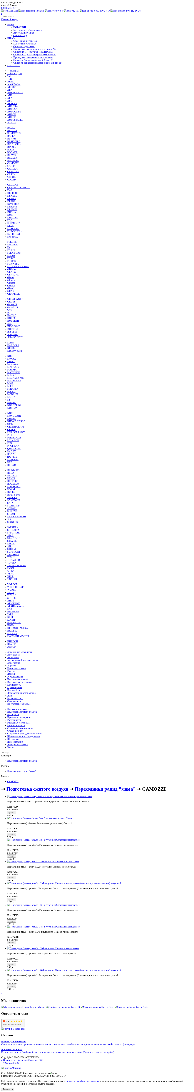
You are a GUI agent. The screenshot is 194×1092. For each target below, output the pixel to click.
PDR (9, 435)
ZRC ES (11, 598)
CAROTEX (13, 171)
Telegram (39, 10)
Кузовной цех (14, 690)
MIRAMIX (12, 388)
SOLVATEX (13, 530)
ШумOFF (12, 644)
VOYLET (12, 579)
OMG (10, 424)
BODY (10, 149)
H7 (8, 312)
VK (77, 10)
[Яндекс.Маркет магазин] (23, 1007)
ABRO (10, 81)
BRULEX (12, 157)
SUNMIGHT (13, 551)
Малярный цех (15, 698)
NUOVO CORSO (16, 421)
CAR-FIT (12, 166)
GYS (9, 310)
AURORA (12, 106)
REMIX (11, 478)
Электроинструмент (17, 744)
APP (9, 98)
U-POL (11, 568)
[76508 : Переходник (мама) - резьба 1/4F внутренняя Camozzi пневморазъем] (43, 926)
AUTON (11, 114)
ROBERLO (13, 483)
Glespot (11, 285)
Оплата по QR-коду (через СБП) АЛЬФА (34, 54)
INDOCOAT (13, 326)
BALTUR (12, 130)
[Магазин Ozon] (98, 1007)
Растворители (14, 720)
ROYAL (11, 489)
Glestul (10, 288)
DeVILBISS (13, 204)
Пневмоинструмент (17, 709)
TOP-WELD (13, 560)
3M (9, 76)
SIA (9, 519)
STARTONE (13, 538)
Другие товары (15, 676)
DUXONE (12, 217)
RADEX (11, 451)
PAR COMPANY (16, 432)
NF (8, 399)
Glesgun (11, 280)
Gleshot (11, 283)
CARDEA (12, 168)
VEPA (10, 573)
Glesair (10, 277)
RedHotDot (12, 459)
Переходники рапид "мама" (21, 771)
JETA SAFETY (15, 337)
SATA (10, 503)
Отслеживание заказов (25, 41)
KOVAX (11, 358)
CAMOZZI (12, 163)
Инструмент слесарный (19, 682)
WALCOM (12, 584)
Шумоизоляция (15, 741)
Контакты (13, 65)
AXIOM (11, 122)
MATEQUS (13, 367)
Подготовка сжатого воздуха (22, 711)
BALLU (11, 127)
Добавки (11, 674)
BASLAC (12, 136)
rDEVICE (12, 456)
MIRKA (11, 391)
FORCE (11, 258)
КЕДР (10, 617)
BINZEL (11, 147)
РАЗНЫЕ (12, 630)
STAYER (12, 541)
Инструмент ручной (17, 679)
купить (11, 812)
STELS (11, 543)
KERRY (11, 348)
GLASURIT (13, 274)
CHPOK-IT (13, 177)
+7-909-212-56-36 (10, 1062)
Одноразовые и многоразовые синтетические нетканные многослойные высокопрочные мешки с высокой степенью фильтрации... (69, 1043)
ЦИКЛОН (12, 641)
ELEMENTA (13, 223)
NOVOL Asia (14, 415)
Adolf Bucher (13, 84)
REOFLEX (12, 481)
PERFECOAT (14, 437)
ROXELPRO (13, 486)
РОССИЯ (12, 633)
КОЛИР (11, 619)
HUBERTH (13, 320)
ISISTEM (12, 331)
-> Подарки (13, 70)
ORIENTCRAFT (15, 426)
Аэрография (13, 663)
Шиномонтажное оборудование (23, 736)
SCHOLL (12, 508)
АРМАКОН (13, 603)
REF (9, 462)
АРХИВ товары (15, 606)
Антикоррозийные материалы (22, 660)
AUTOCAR (13, 109)
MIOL (10, 383)
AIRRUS (11, 87)
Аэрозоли (12, 665)
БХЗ (9, 609)
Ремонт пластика (16, 725)
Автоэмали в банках (23, 32)
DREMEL (12, 209)
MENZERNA (14, 380)
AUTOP (11, 117)
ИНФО (11, 38)
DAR (10, 190)
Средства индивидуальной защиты (25, 733)
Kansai (10, 342)
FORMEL (12, 261)
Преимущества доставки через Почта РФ (34, 49)
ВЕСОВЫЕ (13, 611)
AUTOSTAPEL (15, 120)
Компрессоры (14, 684)
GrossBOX (12, 307)
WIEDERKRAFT (16, 587)
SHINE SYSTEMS (16, 516)
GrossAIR (12, 304)
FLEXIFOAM (14, 252)
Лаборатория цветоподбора (21, 693)
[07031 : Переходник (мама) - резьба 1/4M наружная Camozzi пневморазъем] (43, 948)
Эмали (10, 747)
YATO (10, 592)
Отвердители (14, 701)
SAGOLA (12, 497)
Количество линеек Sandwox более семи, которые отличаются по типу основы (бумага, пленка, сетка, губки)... (58, 1050)
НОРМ (10, 625)
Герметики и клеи (16, 668)
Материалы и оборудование (27, 30)
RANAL (11, 454)
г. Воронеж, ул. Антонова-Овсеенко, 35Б (22, 1060)
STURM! (12, 549)
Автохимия (13, 657)
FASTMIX (12, 236)
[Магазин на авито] (131, 1007)
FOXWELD (13, 263)
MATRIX (12, 369)
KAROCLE (13, 345)
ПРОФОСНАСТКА (17, 628)
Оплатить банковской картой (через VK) (34, 60)
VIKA (10, 576)
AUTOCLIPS (14, 111)
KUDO (11, 361)
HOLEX (11, 318)
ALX (9, 89)
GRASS (11, 291)
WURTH (11, 589)
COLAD (11, 179)
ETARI (10, 225)
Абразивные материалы (19, 652)
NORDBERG (14, 405)
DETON (11, 198)
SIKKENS (12, 522)
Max (15, 10)
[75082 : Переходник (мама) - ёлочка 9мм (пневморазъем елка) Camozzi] (40, 818)
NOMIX (11, 402)
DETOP (11, 201)
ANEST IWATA (15, 92)
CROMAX (12, 184)
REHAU (11, 465)
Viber (60, 10)
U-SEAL (11, 571)
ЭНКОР (11, 646)
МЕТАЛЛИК (14, 622)
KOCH (10, 356)
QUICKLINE (14, 448)
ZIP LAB (11, 595)
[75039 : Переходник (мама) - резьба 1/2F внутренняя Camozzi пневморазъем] (43, 840)
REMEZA (12, 475)
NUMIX (11, 418)
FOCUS (11, 255)
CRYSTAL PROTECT (18, 187)
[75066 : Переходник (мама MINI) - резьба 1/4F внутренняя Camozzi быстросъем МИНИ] (49, 796)
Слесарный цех (15, 731)
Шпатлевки (13, 739)
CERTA (11, 174)
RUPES (11, 492)
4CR (9, 79)
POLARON (13, 440)
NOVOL (11, 413)
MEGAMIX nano (16, 378)
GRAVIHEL (13, 293)
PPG (9, 443)
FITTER (11, 250)
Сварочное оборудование (20, 728)
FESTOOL (12, 244)
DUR (10, 215)
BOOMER (12, 152)
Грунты (11, 671)
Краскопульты (14, 687)
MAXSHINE (13, 372)
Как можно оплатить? (24, 43)
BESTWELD (13, 141)
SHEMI (11, 514)
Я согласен (7, 1089)
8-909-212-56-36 (132, 10)
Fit (8, 247)
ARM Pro (12, 103)
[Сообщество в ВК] (63, 1007)
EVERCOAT (13, 234)
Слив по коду (20, 35)
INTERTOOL (14, 329)
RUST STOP (13, 494)
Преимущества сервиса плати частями (33, 57)
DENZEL (12, 195)
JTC (9, 340)
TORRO (11, 562)
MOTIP (11, 397)
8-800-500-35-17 (9, 8)
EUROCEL (13, 228)
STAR (10, 535)
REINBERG (13, 470)
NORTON (12, 408)
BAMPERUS (14, 133)
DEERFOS (12, 193)
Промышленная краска (19, 717)
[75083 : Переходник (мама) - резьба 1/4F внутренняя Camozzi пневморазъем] (43, 905)
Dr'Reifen (12, 206)
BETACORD (14, 144)
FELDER (12, 242)
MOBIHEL (12, 394)
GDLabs (11, 269)
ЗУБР (10, 614)
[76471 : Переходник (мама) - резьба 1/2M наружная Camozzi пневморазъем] (43, 861)
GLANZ (11, 272)
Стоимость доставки (24, 46)
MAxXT (11, 375)
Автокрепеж (13, 654)
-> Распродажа (14, 73)
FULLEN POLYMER (18, 266)
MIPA (10, 386)
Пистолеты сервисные (18, 704)
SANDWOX (13, 500)
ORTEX (11, 429)
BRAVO (11, 155)
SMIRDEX (12, 527)
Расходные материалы (18, 722)
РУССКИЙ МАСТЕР (18, 636)
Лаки (10, 695)
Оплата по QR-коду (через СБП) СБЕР (33, 52)
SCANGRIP (13, 505)
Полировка (13, 714)
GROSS (11, 301)
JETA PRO (12, 334)
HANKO (11, 315)
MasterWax (12, 364)
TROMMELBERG (16, 565)
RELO (10, 473)
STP (9, 546)
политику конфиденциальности (83, 1081)
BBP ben (11, 138)
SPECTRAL (13, 532)
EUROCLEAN (14, 231)
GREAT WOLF (15, 299)
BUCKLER (13, 160)
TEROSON (13, 554)
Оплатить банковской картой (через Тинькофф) (37, 62)
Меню (10, 24)
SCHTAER (12, 511)
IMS (9, 323)
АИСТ (10, 600)
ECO (9, 220)
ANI (9, 95)
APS (9, 100)
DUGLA (11, 212)
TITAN (11, 557)
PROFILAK (13, 446)
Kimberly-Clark (14, 351)
